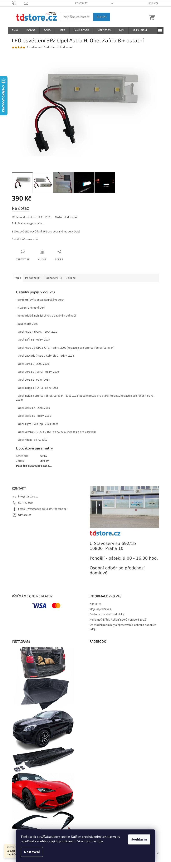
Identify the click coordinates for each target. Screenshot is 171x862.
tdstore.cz (24, 515)
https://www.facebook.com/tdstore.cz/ (43, 509)
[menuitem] (15, 30)
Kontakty (81, 3)
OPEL (43, 456)
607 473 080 (25, 503)
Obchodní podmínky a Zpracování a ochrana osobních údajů (123, 627)
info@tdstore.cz (28, 497)
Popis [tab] (17, 278)
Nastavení (32, 852)
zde (100, 841)
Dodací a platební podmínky (107, 614)
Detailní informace (23, 239)
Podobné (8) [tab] (32, 278)
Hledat (102, 17)
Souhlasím (139, 839)
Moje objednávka (100, 609)
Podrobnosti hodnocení (58, 47)
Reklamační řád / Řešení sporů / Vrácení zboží (118, 620)
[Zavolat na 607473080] (18, 3)
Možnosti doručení (66, 218)
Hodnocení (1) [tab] (53, 278)
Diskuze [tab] (71, 278)
